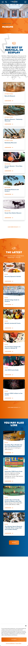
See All (14, 542)
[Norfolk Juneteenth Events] (14, 319)
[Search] (6, 2)
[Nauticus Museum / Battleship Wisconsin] (14, 116)
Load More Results (13, 226)
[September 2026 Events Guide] (14, 470)
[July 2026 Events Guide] (14, 366)
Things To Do (6, 23)
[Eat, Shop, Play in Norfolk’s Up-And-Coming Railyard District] (14, 443)
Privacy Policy (18, 643)
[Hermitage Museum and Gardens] (14, 186)
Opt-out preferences (10, 643)
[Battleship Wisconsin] (14, 139)
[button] (26, 626)
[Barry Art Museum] (14, 92)
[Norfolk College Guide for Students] (14, 296)
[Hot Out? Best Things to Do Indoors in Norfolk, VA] (14, 343)
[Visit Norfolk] (14, 2)
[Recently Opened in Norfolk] (14, 273)
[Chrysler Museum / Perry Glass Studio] (14, 162)
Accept (14, 639)
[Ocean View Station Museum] (14, 209)
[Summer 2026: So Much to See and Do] (14, 390)
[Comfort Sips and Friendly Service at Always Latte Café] (14, 498)
